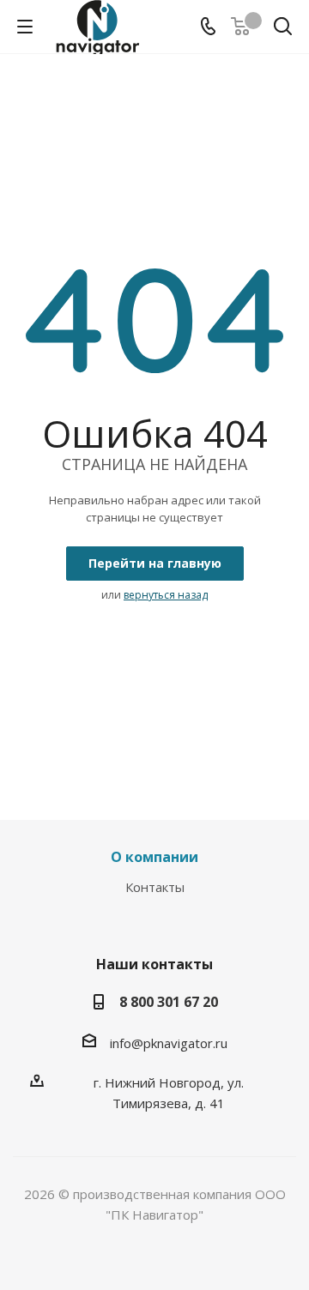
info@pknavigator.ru (168, 1043)
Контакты (155, 886)
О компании (154, 856)
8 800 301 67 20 (168, 1001)
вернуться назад (166, 595)
